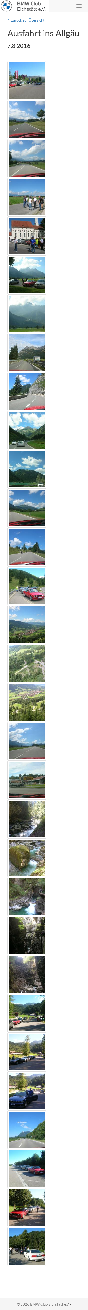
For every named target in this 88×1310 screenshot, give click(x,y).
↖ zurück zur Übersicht (25, 20)
